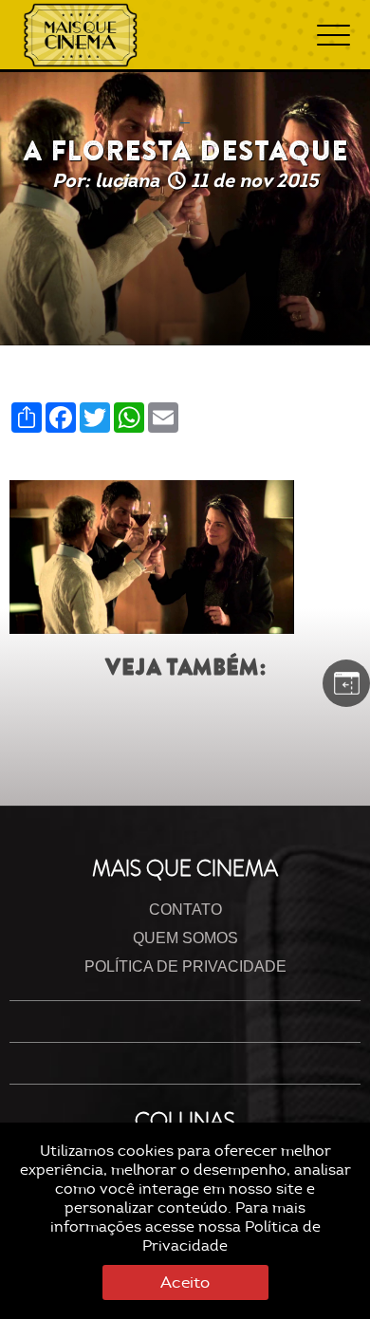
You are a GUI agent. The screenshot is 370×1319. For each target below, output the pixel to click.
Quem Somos (185, 938)
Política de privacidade (185, 966)
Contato (185, 909)
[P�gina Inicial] (80, 35)
